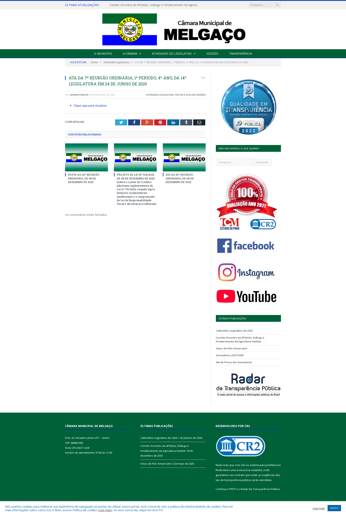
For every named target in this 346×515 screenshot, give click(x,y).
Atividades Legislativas (160, 94)
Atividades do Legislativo (172, 53)
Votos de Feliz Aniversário (231, 348)
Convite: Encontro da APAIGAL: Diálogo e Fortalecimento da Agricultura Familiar (155, 5)
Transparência (240, 53)
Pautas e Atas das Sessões (190, 94)
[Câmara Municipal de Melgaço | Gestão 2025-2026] (173, 28)
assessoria (243, 470)
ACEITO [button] (334, 508)
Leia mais (105, 510)
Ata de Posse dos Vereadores (234, 362)
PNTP (232, 489)
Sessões (212, 53)
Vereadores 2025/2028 (229, 355)
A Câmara (130, 53)
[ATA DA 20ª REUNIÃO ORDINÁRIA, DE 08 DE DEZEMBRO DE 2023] (184, 157)
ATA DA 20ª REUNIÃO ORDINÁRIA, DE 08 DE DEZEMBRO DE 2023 (180, 178)
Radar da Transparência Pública (260, 489)
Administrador (79, 94)
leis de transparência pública (233, 480)
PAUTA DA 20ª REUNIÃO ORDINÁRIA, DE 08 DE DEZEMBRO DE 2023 (83, 178)
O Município (103, 53)
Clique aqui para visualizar (90, 105)
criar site (240, 465)
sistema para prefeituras (265, 465)
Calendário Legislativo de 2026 (234, 330)
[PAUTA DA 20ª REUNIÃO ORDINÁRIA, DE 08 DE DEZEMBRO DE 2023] (86, 157)
